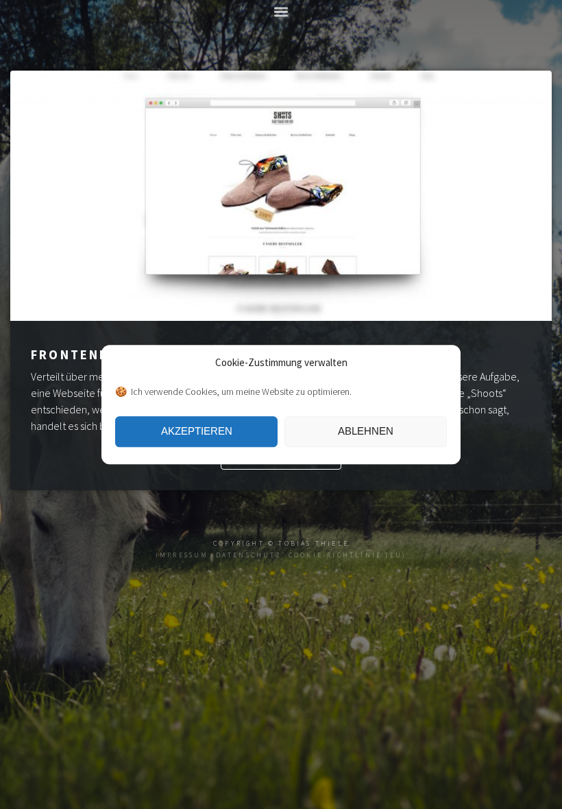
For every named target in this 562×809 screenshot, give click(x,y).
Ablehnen (365, 431)
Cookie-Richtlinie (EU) (347, 555)
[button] (281, 11)
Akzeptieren (196, 431)
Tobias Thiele (313, 544)
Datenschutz (249, 555)
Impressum (182, 555)
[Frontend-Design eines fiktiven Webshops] (281, 317)
